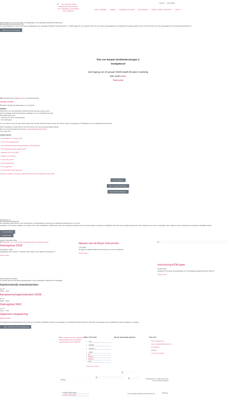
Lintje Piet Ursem (7, 159)
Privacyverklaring (70, 392)
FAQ (90, 341)
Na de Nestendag (7, 163)
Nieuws (91, 345)
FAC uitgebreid (6, 167)
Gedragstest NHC (11, 304)
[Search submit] (92, 379)
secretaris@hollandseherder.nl (36, 129)
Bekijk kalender (5, 318)
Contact (92, 348)
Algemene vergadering (14, 314)
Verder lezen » (5, 255)
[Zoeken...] (154, 3)
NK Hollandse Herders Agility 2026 (13, 149)
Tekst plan (118, 80)
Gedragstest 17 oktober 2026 (11, 138)
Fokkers (117, 346)
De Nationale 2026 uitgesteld (11, 170)
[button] (104, 9)
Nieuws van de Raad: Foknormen (99, 243)
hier (124, 76)
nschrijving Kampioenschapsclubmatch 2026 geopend (21, 145)
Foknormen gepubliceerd (10, 142)
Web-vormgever (173, 393)
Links (91, 352)
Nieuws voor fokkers (8, 156)
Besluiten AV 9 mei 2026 (10, 152)
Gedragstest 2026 (11, 245)
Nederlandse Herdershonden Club (126, 344)
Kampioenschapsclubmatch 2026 (20, 294)
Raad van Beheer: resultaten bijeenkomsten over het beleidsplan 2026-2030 (28, 174)
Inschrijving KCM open (171, 264)
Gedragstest (119, 341)
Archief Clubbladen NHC (123, 348)
